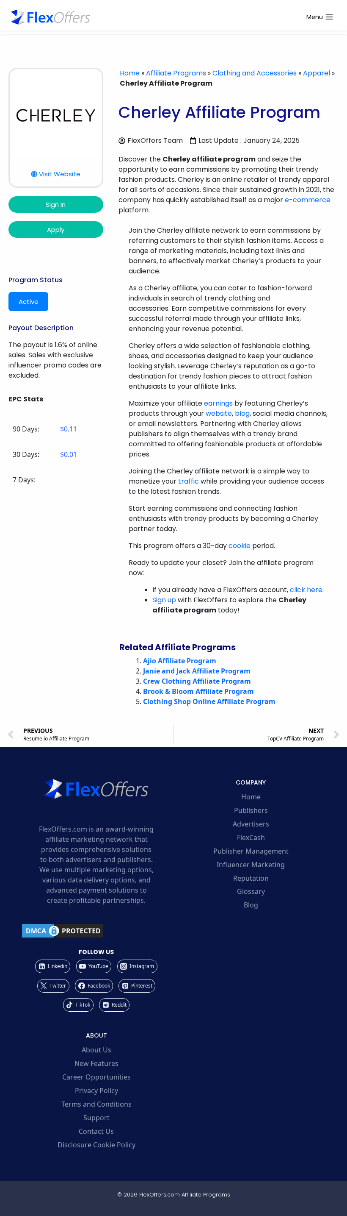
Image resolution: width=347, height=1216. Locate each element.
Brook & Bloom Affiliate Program (198, 691)
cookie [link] (240, 546)
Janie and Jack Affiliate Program (197, 671)
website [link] (219, 413)
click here (306, 590)
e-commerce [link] (307, 200)
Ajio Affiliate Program (179, 660)
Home (130, 73)
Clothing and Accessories (254, 73)
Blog (251, 905)
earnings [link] (218, 403)
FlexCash (251, 837)
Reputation (251, 878)
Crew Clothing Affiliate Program (197, 681)
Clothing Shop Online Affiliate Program (209, 701)
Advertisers (251, 824)
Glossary (251, 891)
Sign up (164, 600)
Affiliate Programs (176, 73)
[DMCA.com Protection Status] (96, 930)
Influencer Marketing (251, 864)
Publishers (251, 810)
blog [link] (242, 413)
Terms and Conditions (96, 1104)
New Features (96, 1063)
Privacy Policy (96, 1090)
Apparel (316, 73)
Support (96, 1117)
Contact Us (96, 1131)
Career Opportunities (96, 1077)
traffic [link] (188, 481)
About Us (96, 1050)
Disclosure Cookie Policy (96, 1144)
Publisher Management (251, 851)
